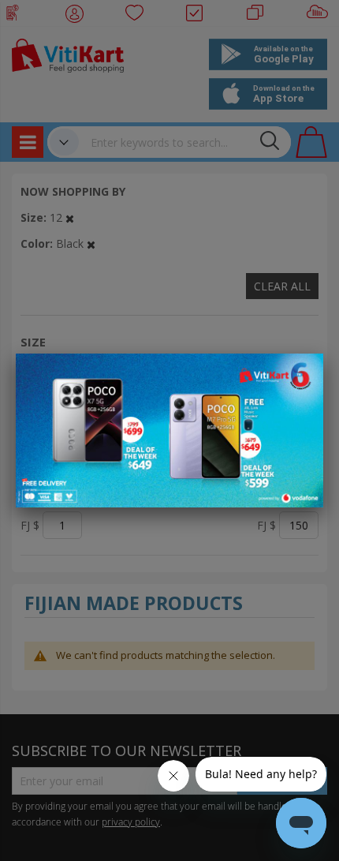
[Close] (301, 374)
